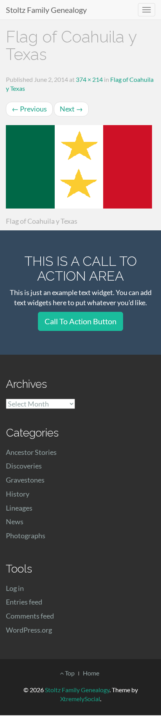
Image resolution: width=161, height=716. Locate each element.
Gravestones (25, 480)
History (17, 494)
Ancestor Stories (31, 452)
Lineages (19, 508)
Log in (15, 588)
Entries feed (24, 602)
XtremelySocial (80, 698)
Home (91, 673)
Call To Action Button (80, 321)
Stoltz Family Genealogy (46, 9)
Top (69, 673)
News (14, 521)
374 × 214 (89, 79)
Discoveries (24, 465)
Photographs (25, 535)
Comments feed (30, 616)
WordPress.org (29, 630)
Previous (29, 108)
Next (71, 108)
